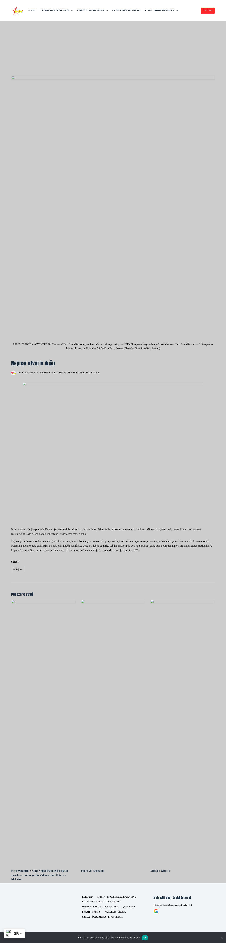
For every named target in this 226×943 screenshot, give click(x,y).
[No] (221, 937)
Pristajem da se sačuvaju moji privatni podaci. (173, 905)
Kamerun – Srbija (115, 912)
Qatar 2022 (129, 906)
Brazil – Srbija (91, 912)
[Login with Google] (156, 911)
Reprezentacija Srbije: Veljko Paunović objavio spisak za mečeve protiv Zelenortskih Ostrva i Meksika (39, 875)
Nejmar (18, 569)
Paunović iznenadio (92, 870)
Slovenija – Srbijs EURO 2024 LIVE (101, 902)
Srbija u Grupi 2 (160, 870)
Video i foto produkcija (160, 10)
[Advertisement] (113, 48)
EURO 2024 (87, 897)
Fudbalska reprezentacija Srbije (79, 372)
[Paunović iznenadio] (113, 732)
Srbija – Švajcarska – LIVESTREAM (102, 917)
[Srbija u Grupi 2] (182, 732)
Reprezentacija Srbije (91, 10)
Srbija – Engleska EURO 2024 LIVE (116, 897)
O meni (32, 10)
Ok (145, 937)
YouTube (207, 10)
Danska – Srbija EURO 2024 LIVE (100, 906)
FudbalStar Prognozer (55, 10)
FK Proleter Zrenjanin (126, 10)
